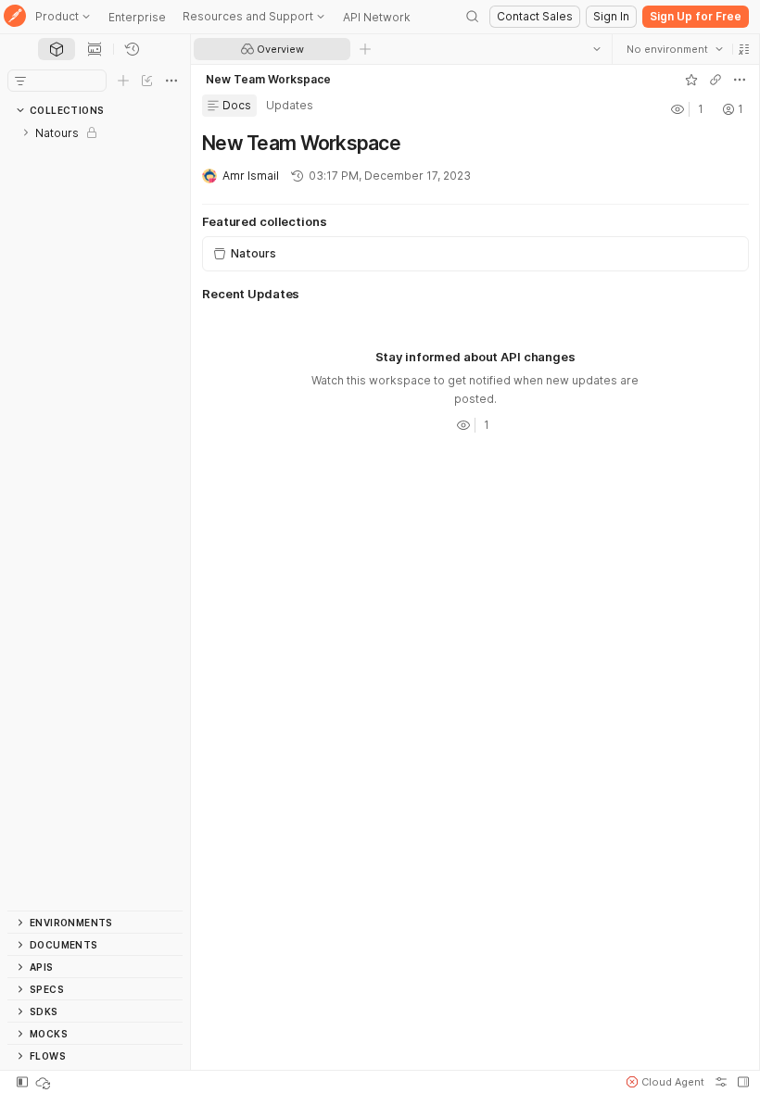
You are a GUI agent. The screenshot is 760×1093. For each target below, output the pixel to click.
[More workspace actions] (738, 79)
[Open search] (473, 17)
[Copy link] (714, 79)
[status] (44, 1082)
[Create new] (123, 80)
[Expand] (26, 132)
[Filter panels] (20, 80)
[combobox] (673, 49)
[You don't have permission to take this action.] (365, 49)
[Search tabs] (596, 49)
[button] (743, 49)
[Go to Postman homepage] (15, 17)
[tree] (95, 516)
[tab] (56, 49)
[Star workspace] (690, 79)
